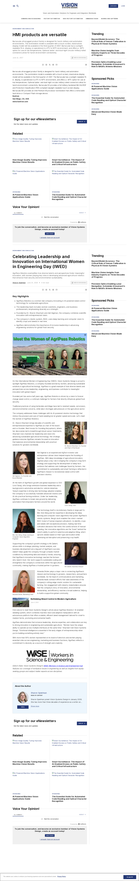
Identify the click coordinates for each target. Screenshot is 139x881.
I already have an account (50, 237)
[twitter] (50, 65)
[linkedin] (46, 65)
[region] (50, 217)
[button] (14, 6)
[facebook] (43, 65)
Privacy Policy (61, 876)
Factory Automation (52, 18)
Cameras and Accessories (31, 18)
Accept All (130, 877)
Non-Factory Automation (73, 18)
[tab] (18, 212)
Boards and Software (109, 18)
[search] (17, 6)
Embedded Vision (92, 18)
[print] (86, 65)
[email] (56, 65)
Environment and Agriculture (23, 28)
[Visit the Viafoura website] (82, 222)
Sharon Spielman (19, 283)
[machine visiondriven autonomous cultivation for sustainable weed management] (21, 602)
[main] (69, 877)
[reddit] (53, 65)
